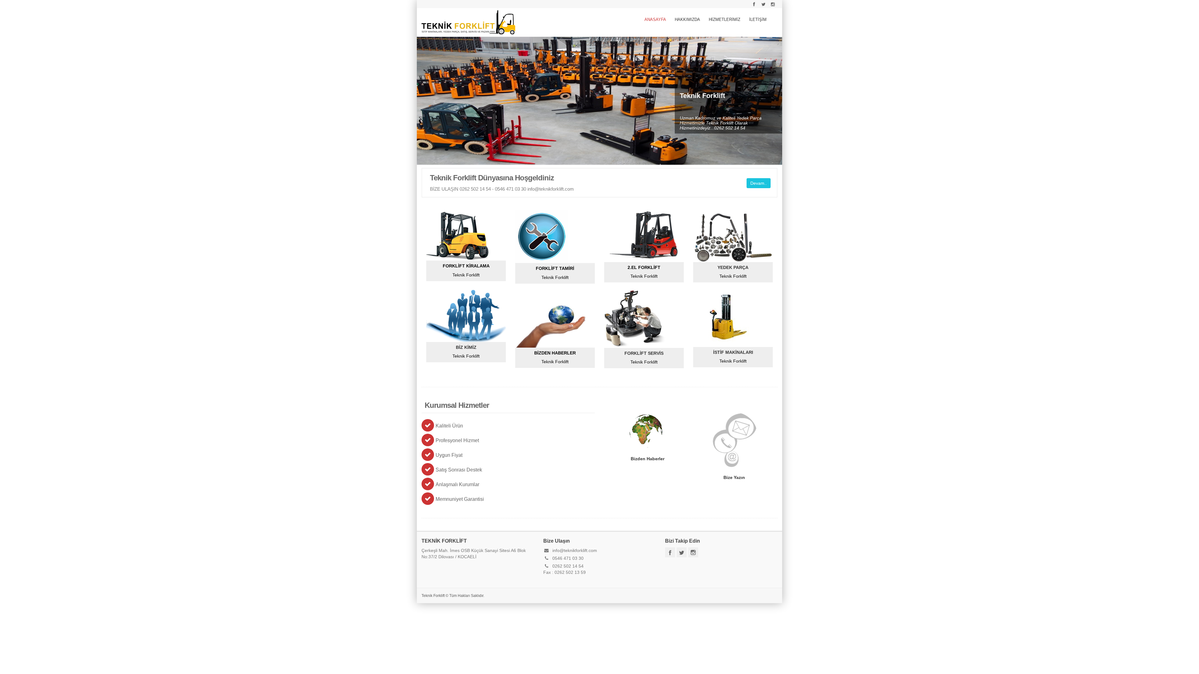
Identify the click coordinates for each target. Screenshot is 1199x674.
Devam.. (758, 183)
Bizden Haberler (646, 431)
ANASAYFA (655, 19)
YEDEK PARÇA (733, 267)
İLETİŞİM (758, 19)
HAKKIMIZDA (687, 19)
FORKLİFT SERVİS (644, 353)
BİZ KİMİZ (466, 347)
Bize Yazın (733, 440)
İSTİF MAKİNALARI (733, 352)
